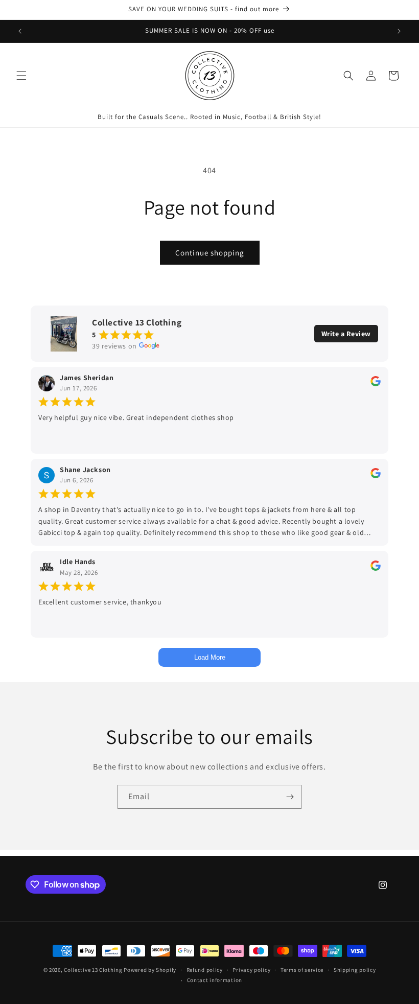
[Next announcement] (399, 31)
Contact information (214, 980)
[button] (21, 75)
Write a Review (346, 333)
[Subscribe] (289, 797)
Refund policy (205, 969)
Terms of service (302, 969)
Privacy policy (251, 969)
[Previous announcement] (20, 31)
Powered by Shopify (150, 969)
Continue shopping (209, 253)
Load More (209, 657)
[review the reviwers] (375, 383)
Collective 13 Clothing (93, 969)
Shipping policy (355, 969)
